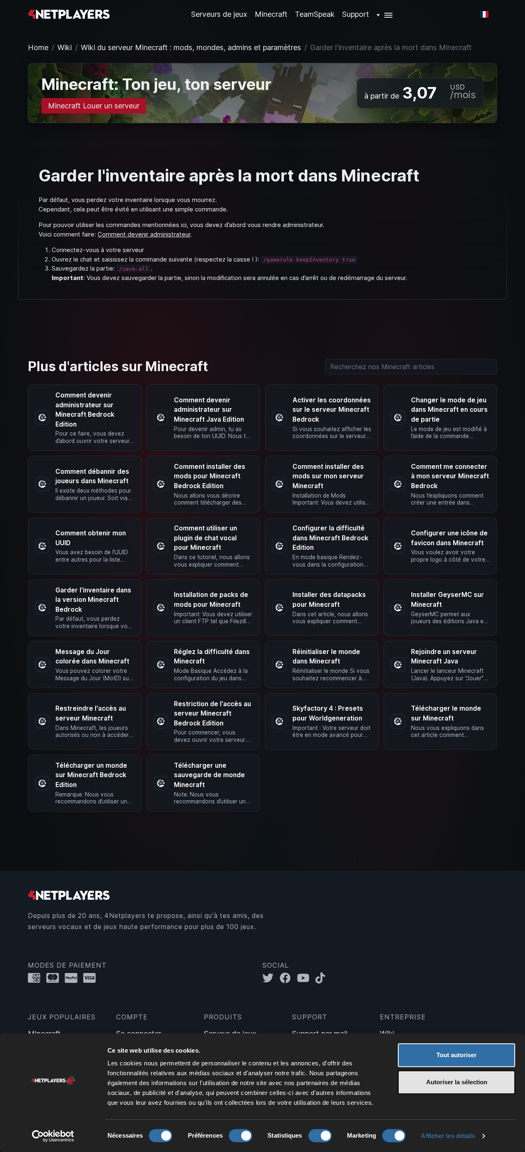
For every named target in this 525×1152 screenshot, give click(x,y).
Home (38, 47)
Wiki (64, 47)
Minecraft (271, 14)
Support (355, 14)
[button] (385, 14)
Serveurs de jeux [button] (219, 14)
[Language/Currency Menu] (484, 14)
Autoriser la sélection (456, 1082)
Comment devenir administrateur (144, 234)
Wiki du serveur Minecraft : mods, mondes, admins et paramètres (191, 47)
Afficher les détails (448, 1135)
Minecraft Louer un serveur (93, 105)
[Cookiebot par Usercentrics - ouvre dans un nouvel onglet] (53, 1136)
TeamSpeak (315, 14)
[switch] (240, 1135)
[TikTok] (322, 978)
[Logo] (69, 13)
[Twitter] (271, 978)
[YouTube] (306, 978)
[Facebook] (288, 978)
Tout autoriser (456, 1054)
